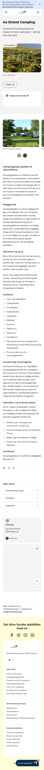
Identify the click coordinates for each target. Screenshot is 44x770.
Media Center (12, 746)
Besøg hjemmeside (18, 96)
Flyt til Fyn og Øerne (15, 687)
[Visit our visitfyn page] (19, 635)
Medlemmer (12, 708)
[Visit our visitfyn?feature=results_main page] (25, 635)
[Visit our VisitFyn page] (12, 635)
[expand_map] (37, 548)
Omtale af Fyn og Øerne (17, 690)
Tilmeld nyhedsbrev (15, 733)
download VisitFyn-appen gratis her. (18, 7)
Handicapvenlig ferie (15, 684)
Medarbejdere (13, 711)
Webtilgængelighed (15, 677)
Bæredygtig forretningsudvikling (21, 718)
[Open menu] (38, 12)
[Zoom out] (37, 587)
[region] (22, 568)
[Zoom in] (37, 581)
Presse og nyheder (15, 736)
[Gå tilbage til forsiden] (22, 12)
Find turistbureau (14, 674)
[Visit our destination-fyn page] (32, 635)
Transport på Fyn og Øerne (18, 680)
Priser (8, 84)
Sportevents (12, 715)
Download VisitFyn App (17, 694)
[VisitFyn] (14, 646)
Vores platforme (13, 739)
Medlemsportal (13, 742)
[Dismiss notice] (40, 4)
